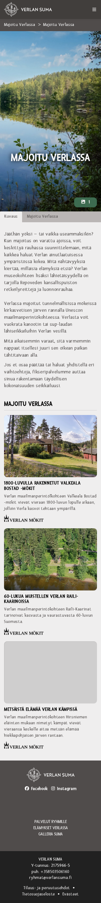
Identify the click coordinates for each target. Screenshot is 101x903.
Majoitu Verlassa (19, 24)
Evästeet (70, 894)
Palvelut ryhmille (50, 821)
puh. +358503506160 (50, 871)
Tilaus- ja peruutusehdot (46, 888)
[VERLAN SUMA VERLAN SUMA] (35, 9)
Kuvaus (11, 216)
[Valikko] (94, 9)
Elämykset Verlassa (50, 828)
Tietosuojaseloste (38, 894)
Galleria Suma (51, 834)
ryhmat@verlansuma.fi (50, 877)
